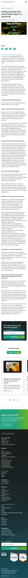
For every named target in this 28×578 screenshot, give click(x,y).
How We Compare (6, 530)
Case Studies (4, 483)
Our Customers (5, 481)
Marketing (4, 473)
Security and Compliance (7, 444)
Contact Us (4, 524)
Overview (3, 439)
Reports (3, 495)
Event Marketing (5, 465)
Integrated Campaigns (7, 467)
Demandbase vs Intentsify (8, 535)
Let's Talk (6, 424)
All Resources (4, 490)
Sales (2, 474)
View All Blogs (14, 352)
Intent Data (9, 8)
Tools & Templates (6, 498)
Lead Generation (5, 462)
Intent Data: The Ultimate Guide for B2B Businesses (11, 513)
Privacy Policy (4, 568)
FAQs (2, 511)
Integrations (4, 443)
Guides (3, 492)
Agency (3, 476)
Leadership (4, 519)
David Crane (11, 20)
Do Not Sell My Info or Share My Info (9, 570)
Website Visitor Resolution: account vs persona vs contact (12, 381)
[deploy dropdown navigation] (26, 2)
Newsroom (4, 521)
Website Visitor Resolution (8, 457)
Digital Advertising (6, 460)
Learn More (6, 390)
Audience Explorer (6, 507)
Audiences (4, 455)
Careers (3, 523)
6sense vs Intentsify (6, 531)
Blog (2, 506)
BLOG (2, 8)
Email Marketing (5, 463)
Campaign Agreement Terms (8, 573)
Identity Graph (5, 441)
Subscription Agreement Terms (8, 571)
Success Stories (5, 497)
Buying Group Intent (6, 453)
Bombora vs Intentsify (7, 533)
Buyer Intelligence (6, 452)
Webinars (3, 500)
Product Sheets (5, 494)
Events (3, 509)
